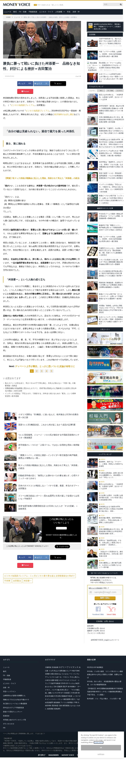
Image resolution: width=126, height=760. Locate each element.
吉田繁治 (17, 581)
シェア (22, 83)
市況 (68, 12)
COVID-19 (64, 683)
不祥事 (7, 581)
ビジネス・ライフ (46, 12)
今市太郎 (74, 693)
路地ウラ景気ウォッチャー (12, 712)
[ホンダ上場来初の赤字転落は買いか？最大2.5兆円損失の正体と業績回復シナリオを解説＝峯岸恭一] (92, 274)
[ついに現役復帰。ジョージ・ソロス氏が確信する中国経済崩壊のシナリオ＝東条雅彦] (10, 437)
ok (101, 748)
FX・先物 (22, 12)
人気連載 (58, 12)
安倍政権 (55, 667)
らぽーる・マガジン (62, 677)
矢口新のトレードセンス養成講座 (15, 703)
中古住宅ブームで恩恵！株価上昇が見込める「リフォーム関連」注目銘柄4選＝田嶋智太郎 (111, 216)
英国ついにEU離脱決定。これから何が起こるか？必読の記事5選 (46, 425)
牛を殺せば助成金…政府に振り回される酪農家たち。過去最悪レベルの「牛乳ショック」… (111, 475)
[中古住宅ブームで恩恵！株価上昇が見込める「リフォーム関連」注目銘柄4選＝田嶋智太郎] (92, 217)
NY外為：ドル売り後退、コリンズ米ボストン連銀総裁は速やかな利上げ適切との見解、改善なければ (105, 674)
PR (4, 728)
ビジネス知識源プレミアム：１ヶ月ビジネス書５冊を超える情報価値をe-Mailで (39, 576)
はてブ (39, 83)
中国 (73, 671)
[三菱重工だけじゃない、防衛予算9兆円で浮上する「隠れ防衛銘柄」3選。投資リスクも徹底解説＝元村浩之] (92, 251)
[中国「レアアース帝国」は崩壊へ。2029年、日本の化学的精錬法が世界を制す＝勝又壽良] (92, 239)
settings (101, 754)
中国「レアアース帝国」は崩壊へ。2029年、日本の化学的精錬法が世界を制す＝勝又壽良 (110, 54)
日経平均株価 (55, 683)
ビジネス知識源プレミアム (23, 105)
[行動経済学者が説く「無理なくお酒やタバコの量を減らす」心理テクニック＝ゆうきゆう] (10, 477)
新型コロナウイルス (62, 680)
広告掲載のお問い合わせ (96, 628)
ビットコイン (52, 699)
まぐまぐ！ (41, 733)
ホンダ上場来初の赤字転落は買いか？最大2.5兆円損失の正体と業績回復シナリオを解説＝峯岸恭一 (111, 273)
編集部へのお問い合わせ (96, 631)
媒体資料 (90, 626)
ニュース (7, 12)
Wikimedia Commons (19, 55)
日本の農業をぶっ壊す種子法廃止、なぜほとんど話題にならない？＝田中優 (110, 565)
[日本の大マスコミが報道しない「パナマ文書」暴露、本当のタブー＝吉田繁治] (10, 487)
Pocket (26, 91)
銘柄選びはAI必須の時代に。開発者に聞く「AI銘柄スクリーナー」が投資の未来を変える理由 (107, 26)
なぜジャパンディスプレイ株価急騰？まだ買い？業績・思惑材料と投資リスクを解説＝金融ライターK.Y (111, 320)
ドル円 (51, 671)
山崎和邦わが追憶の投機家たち (14, 695)
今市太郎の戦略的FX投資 (63, 696)
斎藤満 (59, 686)
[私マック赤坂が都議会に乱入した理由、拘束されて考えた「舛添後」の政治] (10, 467)
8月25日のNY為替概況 (95, 667)
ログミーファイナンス (69, 667)
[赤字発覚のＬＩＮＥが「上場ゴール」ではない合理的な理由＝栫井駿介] (10, 447)
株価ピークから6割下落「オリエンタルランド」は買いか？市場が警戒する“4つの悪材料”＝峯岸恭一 (111, 297)
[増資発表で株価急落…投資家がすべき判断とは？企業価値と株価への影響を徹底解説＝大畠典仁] (92, 285)
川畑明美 (48, 667)
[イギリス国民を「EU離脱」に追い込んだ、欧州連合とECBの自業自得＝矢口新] (10, 416)
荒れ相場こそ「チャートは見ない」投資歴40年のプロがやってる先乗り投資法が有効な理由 (110, 65)
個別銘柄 (57, 702)
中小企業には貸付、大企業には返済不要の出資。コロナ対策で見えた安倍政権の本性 (111, 497)
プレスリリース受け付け (96, 633)
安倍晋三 (67, 693)
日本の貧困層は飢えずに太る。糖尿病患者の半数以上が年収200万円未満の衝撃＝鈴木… (111, 531)
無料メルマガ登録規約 (95, 588)
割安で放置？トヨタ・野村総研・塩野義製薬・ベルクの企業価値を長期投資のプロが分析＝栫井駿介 (111, 175)
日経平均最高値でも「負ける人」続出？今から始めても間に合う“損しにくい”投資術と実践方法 (111, 41)
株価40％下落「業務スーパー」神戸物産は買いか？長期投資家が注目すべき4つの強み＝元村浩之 (111, 227)
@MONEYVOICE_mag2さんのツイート (105, 640)
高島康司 (57, 709)
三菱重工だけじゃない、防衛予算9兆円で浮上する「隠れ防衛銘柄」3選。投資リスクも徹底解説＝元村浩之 (111, 251)
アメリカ (63, 702)
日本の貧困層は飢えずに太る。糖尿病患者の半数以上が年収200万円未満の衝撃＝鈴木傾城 (111, 119)
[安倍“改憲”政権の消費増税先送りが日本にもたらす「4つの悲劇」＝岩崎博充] (10, 508)
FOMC (77, 671)
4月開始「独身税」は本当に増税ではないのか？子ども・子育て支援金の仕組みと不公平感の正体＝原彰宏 (111, 309)
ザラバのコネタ (8, 724)
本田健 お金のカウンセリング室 (14, 720)
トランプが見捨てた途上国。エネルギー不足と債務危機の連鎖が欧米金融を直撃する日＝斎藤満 (111, 262)
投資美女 (6, 716)
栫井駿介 (70, 702)
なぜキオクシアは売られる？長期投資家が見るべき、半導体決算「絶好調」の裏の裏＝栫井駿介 (111, 153)
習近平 (65, 686)
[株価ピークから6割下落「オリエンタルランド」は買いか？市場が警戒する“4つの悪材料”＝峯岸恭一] (92, 297)
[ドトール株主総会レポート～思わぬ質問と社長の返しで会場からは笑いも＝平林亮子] (10, 497)
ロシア (68, 671)
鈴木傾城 (50, 696)
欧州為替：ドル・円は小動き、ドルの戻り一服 (104, 699)
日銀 (60, 705)
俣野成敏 (62, 671)
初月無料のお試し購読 (64, 114)
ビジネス (119, 90)
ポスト (59, 84)
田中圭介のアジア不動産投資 (13, 708)
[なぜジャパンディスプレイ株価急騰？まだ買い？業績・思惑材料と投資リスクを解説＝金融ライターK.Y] (92, 320)
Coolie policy (98, 742)
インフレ (76, 674)
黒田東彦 (55, 705)
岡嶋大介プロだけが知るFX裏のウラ (16, 700)
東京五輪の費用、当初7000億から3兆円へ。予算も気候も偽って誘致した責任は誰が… (110, 520)
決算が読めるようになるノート (61, 674)
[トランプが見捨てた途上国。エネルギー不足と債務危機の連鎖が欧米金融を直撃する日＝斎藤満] (92, 262)
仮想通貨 (50, 709)
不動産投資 (33, 12)
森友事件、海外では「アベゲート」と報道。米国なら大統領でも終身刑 (111, 464)
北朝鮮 (47, 674)
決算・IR (76, 12)
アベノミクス (50, 677)
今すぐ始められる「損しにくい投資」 (51, 5)
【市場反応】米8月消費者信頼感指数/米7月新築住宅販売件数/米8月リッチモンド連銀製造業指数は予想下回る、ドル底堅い (105, 691)
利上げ (56, 671)
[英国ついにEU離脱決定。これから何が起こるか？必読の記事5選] (10, 426)
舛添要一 (28, 581)
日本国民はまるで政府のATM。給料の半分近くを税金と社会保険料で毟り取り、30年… (111, 509)
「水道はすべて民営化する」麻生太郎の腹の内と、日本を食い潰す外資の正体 (111, 554)
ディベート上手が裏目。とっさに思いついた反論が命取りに (45, 366)
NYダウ (61, 693)
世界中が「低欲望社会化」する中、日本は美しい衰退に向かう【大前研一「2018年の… (110, 542)
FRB (75, 702)
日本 (55, 686)
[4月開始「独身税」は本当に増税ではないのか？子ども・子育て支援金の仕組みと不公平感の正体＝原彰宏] (92, 308)
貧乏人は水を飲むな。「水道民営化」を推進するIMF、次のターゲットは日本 (111, 97)
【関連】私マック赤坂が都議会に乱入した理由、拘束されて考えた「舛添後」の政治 (42, 178)
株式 (15, 12)
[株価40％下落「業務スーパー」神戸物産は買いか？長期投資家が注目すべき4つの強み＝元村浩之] (92, 228)
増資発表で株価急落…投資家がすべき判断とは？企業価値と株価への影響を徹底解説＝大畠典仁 (111, 285)
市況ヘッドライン (9, 691)
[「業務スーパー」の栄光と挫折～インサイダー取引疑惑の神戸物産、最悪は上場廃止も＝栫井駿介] (10, 457)
